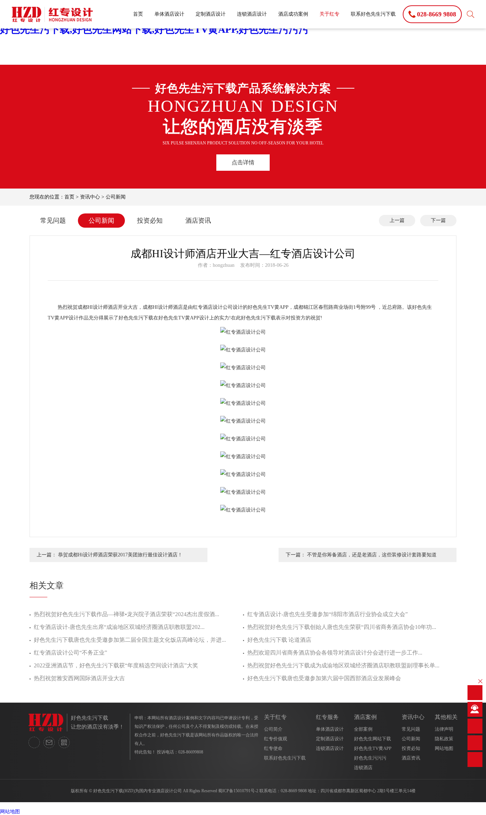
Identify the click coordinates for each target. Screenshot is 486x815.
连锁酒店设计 (252, 14)
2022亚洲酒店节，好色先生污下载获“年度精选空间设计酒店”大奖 (116, 665)
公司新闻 (116, 197)
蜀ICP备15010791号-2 (238, 790)
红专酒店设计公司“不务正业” (70, 653)
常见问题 (53, 220)
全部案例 (363, 729)
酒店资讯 (198, 220)
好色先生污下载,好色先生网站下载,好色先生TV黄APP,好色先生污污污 (154, 29)
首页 (138, 14)
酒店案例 (365, 717)
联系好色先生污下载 (373, 14)
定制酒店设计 (211, 14)
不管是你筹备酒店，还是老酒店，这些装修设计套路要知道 (372, 554)
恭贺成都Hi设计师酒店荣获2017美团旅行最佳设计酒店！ (120, 554)
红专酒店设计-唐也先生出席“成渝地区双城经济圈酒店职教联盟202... (119, 627)
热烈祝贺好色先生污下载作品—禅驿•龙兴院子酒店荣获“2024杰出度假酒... (126, 614)
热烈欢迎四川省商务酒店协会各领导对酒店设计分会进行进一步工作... (334, 653)
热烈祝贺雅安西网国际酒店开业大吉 (79, 678)
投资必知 (150, 220)
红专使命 (273, 748)
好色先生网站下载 (372, 738)
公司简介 (273, 729)
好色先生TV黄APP (372, 748)
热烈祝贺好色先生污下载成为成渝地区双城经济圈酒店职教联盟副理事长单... (343, 665)
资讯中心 (90, 197)
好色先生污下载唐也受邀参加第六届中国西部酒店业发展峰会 (324, 678)
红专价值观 (275, 738)
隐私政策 (444, 738)
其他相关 (446, 717)
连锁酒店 (363, 767)
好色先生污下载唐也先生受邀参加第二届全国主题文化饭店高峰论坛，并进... (130, 640)
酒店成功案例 (293, 14)
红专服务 (327, 717)
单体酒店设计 (169, 14)
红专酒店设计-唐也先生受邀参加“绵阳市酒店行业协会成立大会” (327, 614)
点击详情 (243, 162)
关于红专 (329, 14)
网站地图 (444, 748)
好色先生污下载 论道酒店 (279, 640)
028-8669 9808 (294, 790)
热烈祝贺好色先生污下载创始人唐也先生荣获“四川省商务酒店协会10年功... (341, 627)
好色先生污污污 (370, 758)
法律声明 (444, 729)
